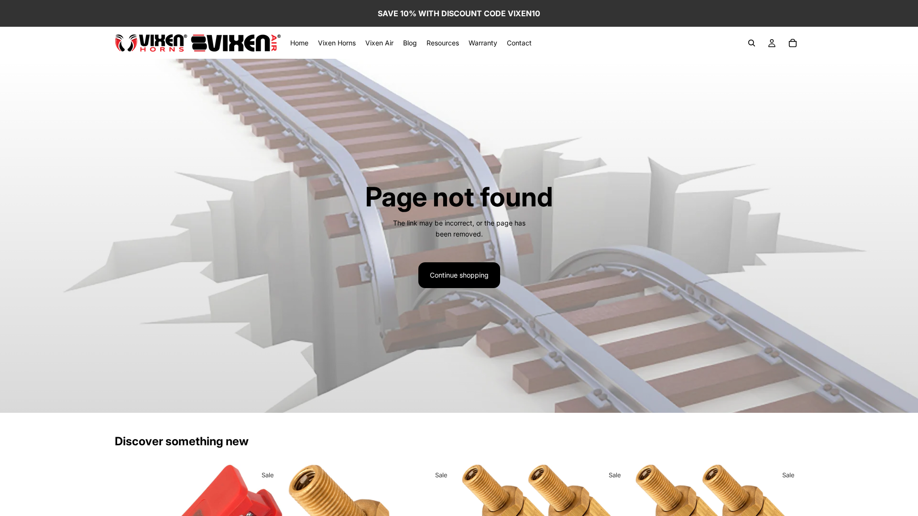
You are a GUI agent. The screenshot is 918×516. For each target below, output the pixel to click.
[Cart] (792, 43)
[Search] (751, 43)
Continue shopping (459, 275)
